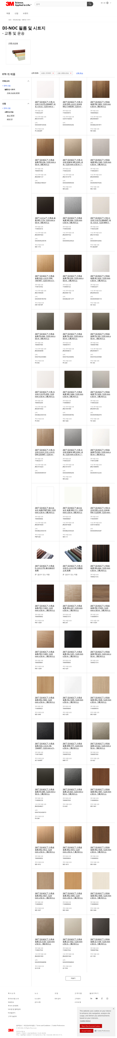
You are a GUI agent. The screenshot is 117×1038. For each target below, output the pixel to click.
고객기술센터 (12, 1016)
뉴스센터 (38, 999)
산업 (16, 13)
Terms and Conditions (43, 1025)
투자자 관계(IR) (13, 1006)
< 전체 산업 (6, 86)
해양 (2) (10, 119)
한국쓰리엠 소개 (13, 999)
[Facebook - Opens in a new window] (102, 998)
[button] (102, 1031)
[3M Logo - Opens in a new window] (19, 4)
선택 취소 (79, 73)
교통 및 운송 (63, 73)
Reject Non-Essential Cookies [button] (91, 1026)
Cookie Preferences (58, 1025)
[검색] (90, 4)
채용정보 (11, 1002)
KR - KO (103, 3)
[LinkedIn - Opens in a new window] (91, 998)
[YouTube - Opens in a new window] (96, 998)
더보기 (73, 978)
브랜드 (25, 13)
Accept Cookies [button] (86, 1031)
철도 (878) (10, 115)
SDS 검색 (58, 999)
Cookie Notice (85, 1021)
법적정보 (19, 1025)
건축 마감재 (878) (13, 93)
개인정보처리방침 (29, 1025)
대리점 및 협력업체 (14, 1009)
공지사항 (38, 1002)
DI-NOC (46, 73)
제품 (8, 13)
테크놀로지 (11, 1013)
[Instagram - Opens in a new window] (107, 998)
